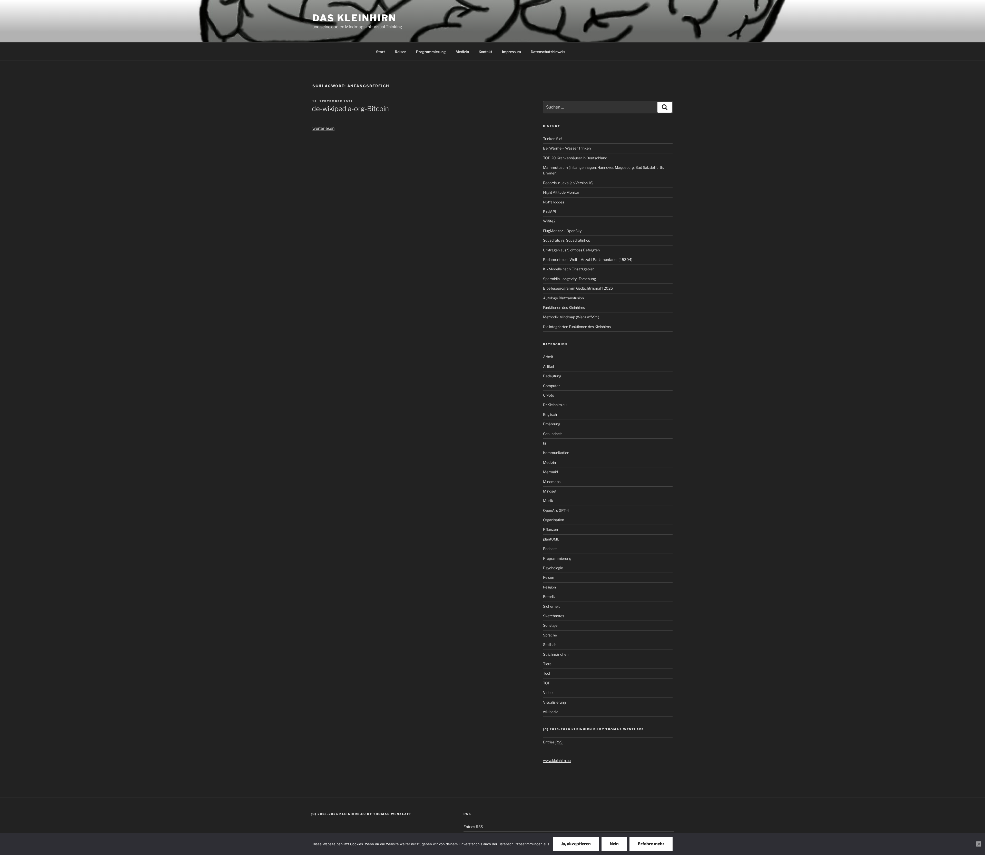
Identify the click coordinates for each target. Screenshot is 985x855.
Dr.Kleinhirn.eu (555, 404)
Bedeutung (552, 376)
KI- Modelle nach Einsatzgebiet (568, 269)
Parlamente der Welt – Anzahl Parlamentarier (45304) (587, 259)
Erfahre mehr (651, 843)
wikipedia (550, 712)
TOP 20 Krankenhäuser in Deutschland (575, 158)
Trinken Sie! (552, 138)
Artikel (548, 366)
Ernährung (551, 424)
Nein (614, 843)
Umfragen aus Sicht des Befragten (571, 250)
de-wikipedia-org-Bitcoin (350, 109)
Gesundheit (552, 433)
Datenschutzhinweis (548, 52)
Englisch (550, 414)
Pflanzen (550, 529)
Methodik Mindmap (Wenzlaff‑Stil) (571, 317)
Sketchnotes (553, 616)
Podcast (550, 548)
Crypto (548, 395)
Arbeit (548, 357)
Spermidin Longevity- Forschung (569, 279)
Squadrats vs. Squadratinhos (566, 240)
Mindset (549, 491)
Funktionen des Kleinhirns (564, 307)
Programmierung (431, 52)
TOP (546, 683)
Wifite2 (549, 221)
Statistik (550, 644)
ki (544, 443)
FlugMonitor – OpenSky (562, 231)
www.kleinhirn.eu (557, 760)
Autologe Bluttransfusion (563, 298)
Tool (546, 673)
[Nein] (978, 844)
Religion (549, 587)
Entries (553, 742)
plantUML (551, 539)
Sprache (550, 635)
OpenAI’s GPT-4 (556, 510)
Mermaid (550, 472)
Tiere (547, 664)
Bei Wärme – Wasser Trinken (567, 148)
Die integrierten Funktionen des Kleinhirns (577, 327)
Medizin (462, 52)
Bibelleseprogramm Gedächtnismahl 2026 (578, 288)
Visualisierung (554, 702)
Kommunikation (556, 452)
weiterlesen (323, 128)
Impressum (511, 52)
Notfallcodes (553, 202)
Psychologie (553, 568)
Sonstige (550, 625)
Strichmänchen (555, 654)
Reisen (400, 52)
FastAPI (549, 211)
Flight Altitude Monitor (561, 192)
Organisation (553, 520)
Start (380, 52)
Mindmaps (551, 481)
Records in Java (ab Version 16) (568, 183)
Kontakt (485, 52)
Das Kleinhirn (354, 18)
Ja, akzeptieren (576, 843)
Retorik (549, 596)
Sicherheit (551, 606)
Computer (551, 386)
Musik (548, 500)
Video (548, 692)
